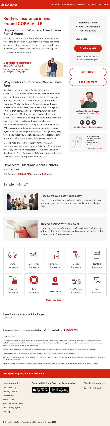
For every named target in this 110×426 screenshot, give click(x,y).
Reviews (82, 4)
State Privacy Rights (11, 408)
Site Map (6, 412)
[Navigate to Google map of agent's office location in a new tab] (93, 122)
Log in (106, 4)
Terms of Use (8, 400)
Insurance (55, 4)
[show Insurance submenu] (61, 4)
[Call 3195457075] (82, 122)
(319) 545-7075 (96, 4)
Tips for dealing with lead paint (60, 224)
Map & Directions (95, 148)
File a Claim (88, 72)
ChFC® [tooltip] (88, 117)
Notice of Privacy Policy (13, 404)
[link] (9, 4)
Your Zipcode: (82, 39)
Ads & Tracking (9, 388)
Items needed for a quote (88, 60)
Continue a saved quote (87, 56)
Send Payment (88, 81)
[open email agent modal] (88, 122)
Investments (70, 4)
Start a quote (88, 48)
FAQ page (47, 174)
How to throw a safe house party (61, 196)
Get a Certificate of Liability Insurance (88, 127)
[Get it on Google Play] (59, 390)
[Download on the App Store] (40, 390)
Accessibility (8, 396)
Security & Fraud (10, 392)
